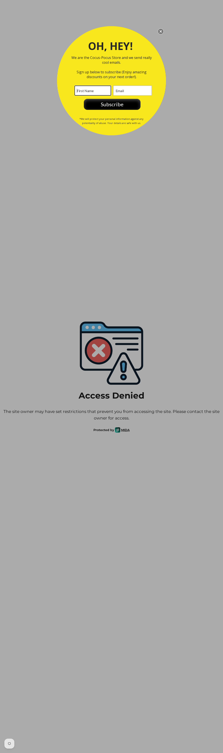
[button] (160, 31)
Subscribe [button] (112, 104)
